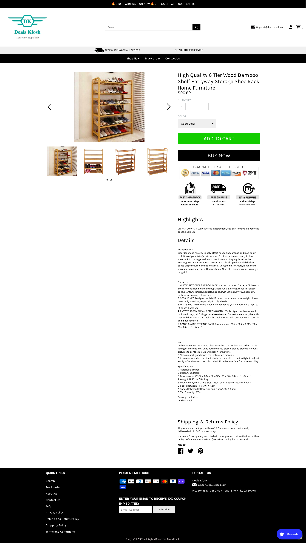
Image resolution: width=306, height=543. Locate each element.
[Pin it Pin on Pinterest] (200, 452)
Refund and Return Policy (62, 519)
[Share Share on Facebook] (181, 452)
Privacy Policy (55, 512)
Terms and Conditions (60, 531)
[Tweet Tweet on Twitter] (191, 452)
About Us (51, 493)
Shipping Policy (56, 525)
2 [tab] (110, 179)
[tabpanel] (109, 107)
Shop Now (133, 58)
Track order (152, 58)
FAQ (48, 506)
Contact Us (172, 58)
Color (182, 116)
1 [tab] (107, 179)
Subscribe (163, 509)
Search (50, 480)
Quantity (184, 100)
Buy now (219, 155)
